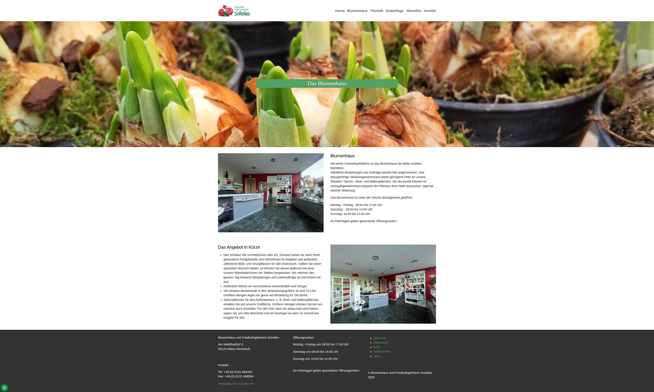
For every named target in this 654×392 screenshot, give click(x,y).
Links (376, 356)
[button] (357, 11)
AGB (376, 347)
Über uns (379, 338)
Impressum (380, 342)
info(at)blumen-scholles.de (236, 383)
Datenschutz (381, 351)
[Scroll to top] (646, 384)
